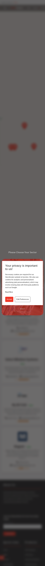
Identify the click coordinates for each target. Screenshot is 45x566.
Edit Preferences (22, 299)
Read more (9, 292)
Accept (9, 299)
